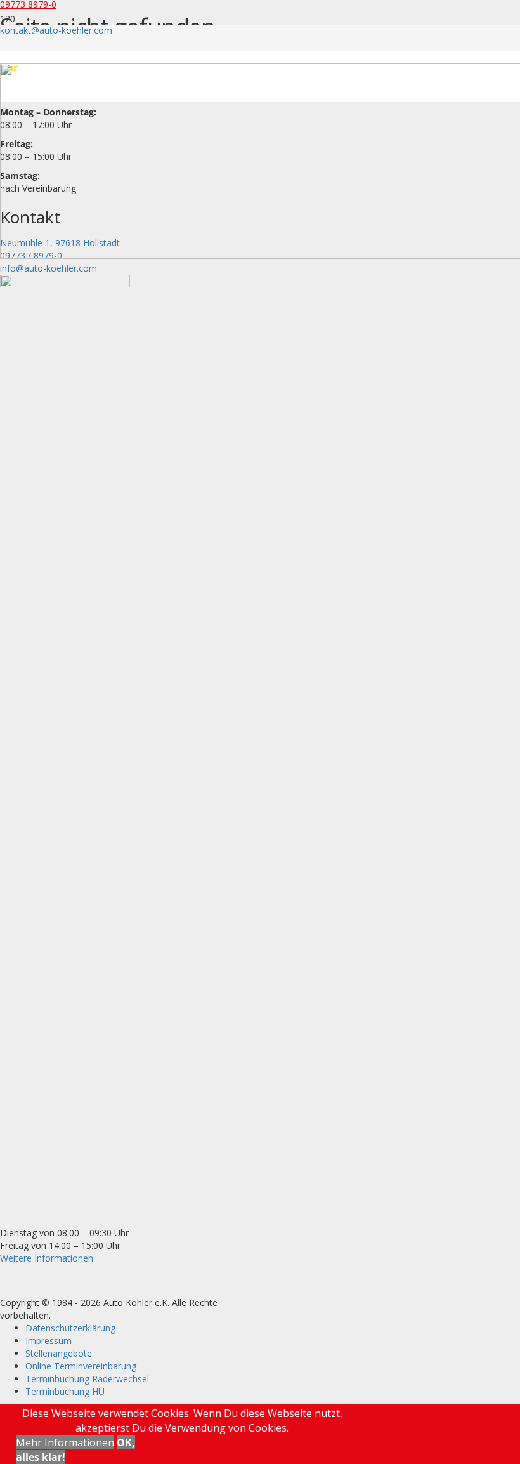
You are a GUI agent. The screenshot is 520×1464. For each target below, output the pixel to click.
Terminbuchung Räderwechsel (87, 1379)
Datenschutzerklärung (70, 1328)
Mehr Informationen (65, 1442)
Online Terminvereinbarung (80, 1366)
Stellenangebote (58, 1353)
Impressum (48, 1341)
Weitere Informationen (46, 1258)
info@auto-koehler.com (48, 268)
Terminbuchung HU (65, 1391)
